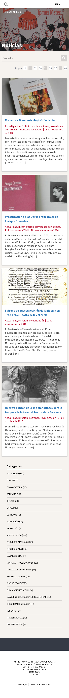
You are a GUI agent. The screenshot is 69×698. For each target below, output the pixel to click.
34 (40, 68)
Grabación (12, 528)
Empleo (11, 507)
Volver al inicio (13, 11)
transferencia (15, 617)
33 (35, 68)
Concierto (12, 480)
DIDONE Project (15, 583)
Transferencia (15, 624)
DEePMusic (12, 494)
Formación (13, 521)
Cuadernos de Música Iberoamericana (27, 596)
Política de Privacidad (40, 684)
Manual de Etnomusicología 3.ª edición (30, 120)
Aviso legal (22, 684)
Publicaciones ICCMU (31, 129)
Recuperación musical (19, 603)
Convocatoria (14, 487)
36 (50, 68)
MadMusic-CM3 (14, 555)
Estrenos (34, 417)
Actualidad (11, 226)
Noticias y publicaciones (35, 126)
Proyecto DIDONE (16, 576)
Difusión (23, 320)
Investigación (13, 126)
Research (12, 610)
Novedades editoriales (47, 226)
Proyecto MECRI (15, 548)
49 (65, 68)
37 (55, 68)
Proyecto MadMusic (18, 541)
